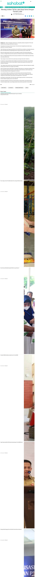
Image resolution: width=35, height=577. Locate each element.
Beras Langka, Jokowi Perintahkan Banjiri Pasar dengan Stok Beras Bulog (11, 180)
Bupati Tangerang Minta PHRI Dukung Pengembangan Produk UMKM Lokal (12, 442)
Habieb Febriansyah (18, 14)
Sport (6, 7)
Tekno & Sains (17, 7)
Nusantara (27, 7)
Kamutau (24, 7)
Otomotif (13, 7)
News (1, 7)
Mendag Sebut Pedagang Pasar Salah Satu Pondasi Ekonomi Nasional (11, 529)
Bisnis (4, 7)
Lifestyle (8, 7)
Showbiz (21, 7)
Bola (11, 7)
